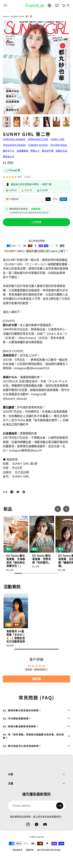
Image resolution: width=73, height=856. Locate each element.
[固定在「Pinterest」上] (23, 491)
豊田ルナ (35, 150)
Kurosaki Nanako (14, 139)
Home (6, 16)
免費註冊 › (36, 209)
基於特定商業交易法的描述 (49, 850)
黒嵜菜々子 (8, 156)
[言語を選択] (49, 5)
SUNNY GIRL (57, 139)
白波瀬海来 (22, 150)
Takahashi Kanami (14, 145)
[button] (36, 67)
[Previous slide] (57, 509)
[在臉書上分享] (11, 491)
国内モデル (8, 150)
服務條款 (30, 850)
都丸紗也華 (48, 150)
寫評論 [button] (36, 678)
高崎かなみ (61, 150)
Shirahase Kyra (38, 139)
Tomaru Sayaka (38, 145)
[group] (16, 544)
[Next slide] (66, 509)
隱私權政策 (17, 850)
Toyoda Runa (58, 145)
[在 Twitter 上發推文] (17, 491)
